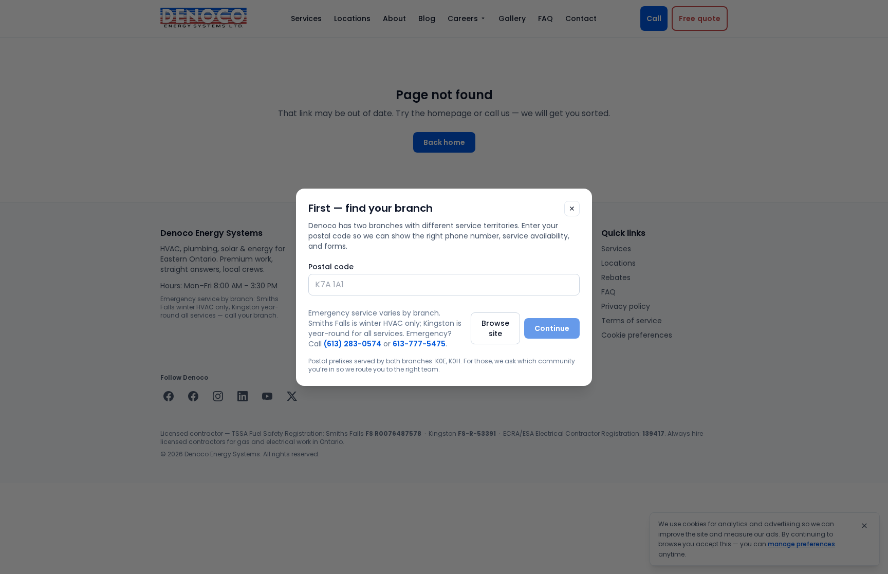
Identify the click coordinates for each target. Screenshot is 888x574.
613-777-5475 (419, 344)
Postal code (331, 267)
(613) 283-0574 (352, 344)
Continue (551, 328)
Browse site (495, 328)
